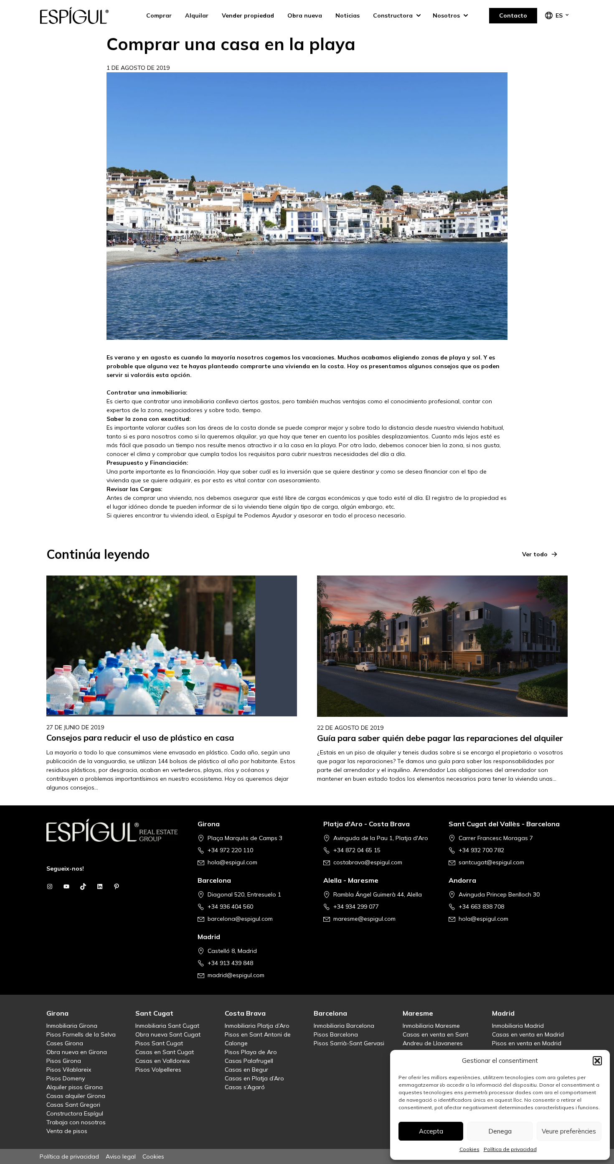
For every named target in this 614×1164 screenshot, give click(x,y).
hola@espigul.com (232, 862)
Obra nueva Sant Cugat (167, 1034)
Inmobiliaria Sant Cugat (167, 1025)
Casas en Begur (246, 1069)
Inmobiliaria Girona (71, 1025)
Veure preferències (569, 1131)
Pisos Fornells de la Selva (81, 1034)
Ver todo (535, 554)
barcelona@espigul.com (240, 918)
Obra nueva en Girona (76, 1052)
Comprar (159, 15)
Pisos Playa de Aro (251, 1052)
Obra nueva (304, 15)
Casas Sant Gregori (73, 1104)
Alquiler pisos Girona (74, 1087)
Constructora (393, 15)
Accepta (431, 1131)
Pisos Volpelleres (158, 1069)
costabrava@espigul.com (367, 862)
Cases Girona (64, 1043)
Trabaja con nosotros (76, 1122)
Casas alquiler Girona (75, 1096)
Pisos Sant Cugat (159, 1043)
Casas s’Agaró (245, 1087)
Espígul (81, 15)
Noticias (347, 15)
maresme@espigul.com (364, 918)
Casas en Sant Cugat (164, 1052)
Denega (500, 1131)
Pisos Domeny (65, 1078)
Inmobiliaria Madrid (518, 1025)
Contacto (513, 15)
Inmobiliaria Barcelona (344, 1025)
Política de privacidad (510, 1149)
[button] (597, 1061)
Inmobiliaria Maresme (431, 1025)
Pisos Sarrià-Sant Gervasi (349, 1043)
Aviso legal (121, 1156)
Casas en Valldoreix (162, 1061)
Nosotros (446, 15)
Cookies (469, 1149)
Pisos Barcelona (336, 1034)
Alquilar (196, 15)
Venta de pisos (66, 1131)
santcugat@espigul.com (491, 862)
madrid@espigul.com (236, 975)
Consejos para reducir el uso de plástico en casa (140, 737)
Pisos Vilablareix (68, 1069)
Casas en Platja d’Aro (254, 1078)
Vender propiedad (248, 15)
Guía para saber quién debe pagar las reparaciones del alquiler (440, 738)
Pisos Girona (63, 1061)
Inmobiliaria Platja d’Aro (257, 1025)
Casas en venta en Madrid (528, 1034)
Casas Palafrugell (249, 1061)
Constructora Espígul (74, 1113)
